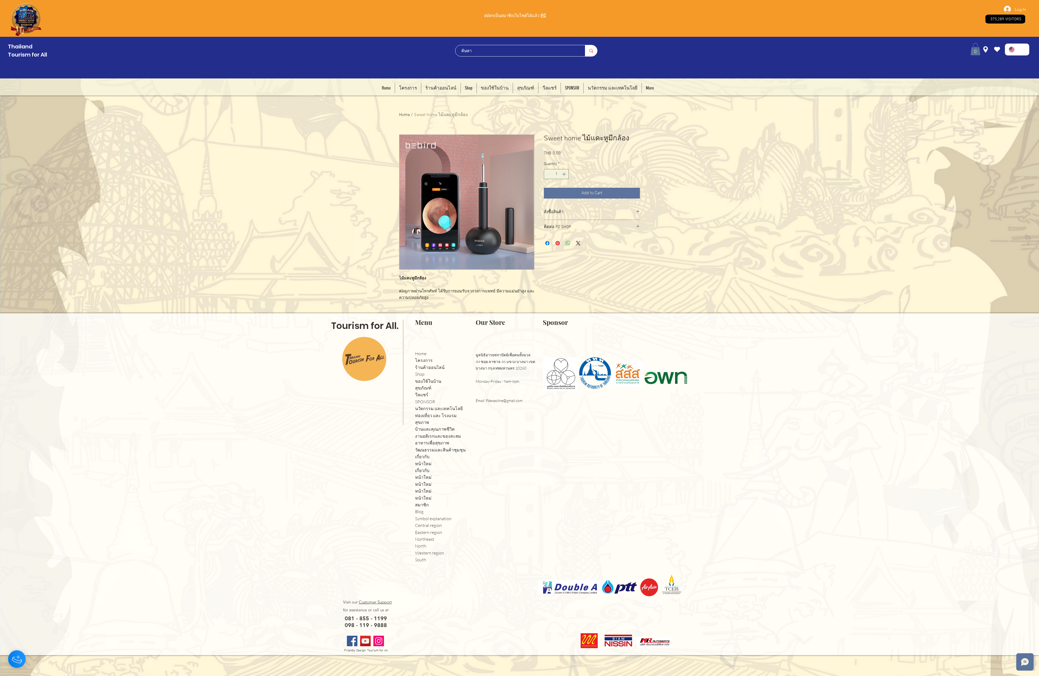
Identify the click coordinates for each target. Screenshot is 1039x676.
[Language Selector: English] (1017, 49)
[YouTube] (365, 641)
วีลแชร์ (421, 394)
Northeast (424, 539)
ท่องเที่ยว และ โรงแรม (436, 415)
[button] (975, 49)
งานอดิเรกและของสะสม (438, 436)
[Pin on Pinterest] (557, 243)
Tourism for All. (365, 325)
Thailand (20, 46)
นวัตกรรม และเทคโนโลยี (439, 408)
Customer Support (375, 602)
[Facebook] (352, 641)
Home (404, 115)
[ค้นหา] (591, 50)
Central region (428, 525)
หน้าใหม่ (423, 463)
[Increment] (564, 174)
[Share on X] (578, 243)
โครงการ (424, 360)
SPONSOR (425, 401)
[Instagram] (378, 641)
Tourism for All (27, 54)
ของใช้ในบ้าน (428, 381)
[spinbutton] (556, 174)
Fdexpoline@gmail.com (504, 400)
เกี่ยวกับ (422, 456)
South (420, 559)
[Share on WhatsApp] (568, 243)
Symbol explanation (433, 518)
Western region (429, 553)
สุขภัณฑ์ (423, 388)
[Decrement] (548, 174)
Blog (419, 511)
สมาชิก (422, 504)
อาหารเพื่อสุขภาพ (432, 442)
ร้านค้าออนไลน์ (430, 367)
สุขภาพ (422, 422)
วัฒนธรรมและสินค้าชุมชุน (440, 449)
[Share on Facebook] (547, 243)
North (420, 546)
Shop (420, 374)
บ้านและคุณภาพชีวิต (435, 429)
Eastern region (428, 532)
